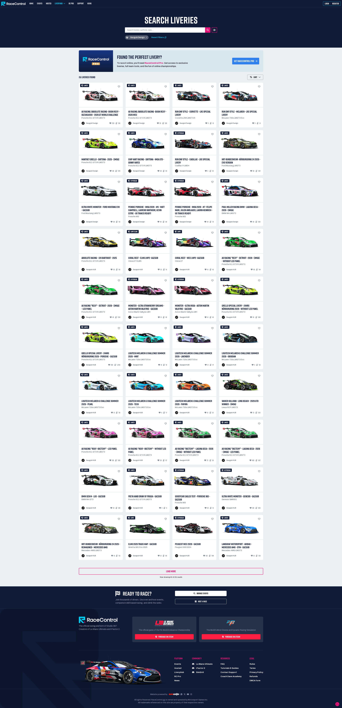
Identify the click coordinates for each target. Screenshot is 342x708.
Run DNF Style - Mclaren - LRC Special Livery (239, 113)
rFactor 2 (200, 668)
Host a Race (202, 601)
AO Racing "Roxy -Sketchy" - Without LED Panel (147, 450)
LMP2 (179, 231)
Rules (252, 664)
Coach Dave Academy (231, 676)
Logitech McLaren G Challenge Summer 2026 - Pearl (99, 402)
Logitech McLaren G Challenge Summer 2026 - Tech (146, 402)
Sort (255, 77)
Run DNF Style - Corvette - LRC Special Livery (193, 113)
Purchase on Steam (165, 636)
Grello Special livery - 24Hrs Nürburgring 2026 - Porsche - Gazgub (99, 354)
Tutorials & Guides (230, 668)
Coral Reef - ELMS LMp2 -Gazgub (143, 258)
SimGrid (200, 672)
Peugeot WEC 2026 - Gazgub (188, 544)
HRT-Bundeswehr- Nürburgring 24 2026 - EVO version (241, 160)
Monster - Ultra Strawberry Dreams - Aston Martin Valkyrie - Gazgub (146, 307)
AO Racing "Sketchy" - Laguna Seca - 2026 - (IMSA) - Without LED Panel (194, 450)
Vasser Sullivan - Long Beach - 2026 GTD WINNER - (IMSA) (240, 402)
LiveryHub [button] (59, 3)
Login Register (332, 3)
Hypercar (180, 133)
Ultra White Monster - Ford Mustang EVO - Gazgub (100, 208)
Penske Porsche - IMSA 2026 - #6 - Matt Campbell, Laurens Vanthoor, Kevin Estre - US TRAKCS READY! (146, 210)
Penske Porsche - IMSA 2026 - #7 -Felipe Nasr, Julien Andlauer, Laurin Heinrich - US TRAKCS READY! (193, 210)
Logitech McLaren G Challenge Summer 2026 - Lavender (193, 354)
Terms (253, 668)
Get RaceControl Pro (244, 61)
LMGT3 (86, 85)
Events (39, 3)
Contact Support (229, 672)
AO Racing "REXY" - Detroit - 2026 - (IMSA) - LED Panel (100, 307)
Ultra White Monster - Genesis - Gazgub (240, 496)
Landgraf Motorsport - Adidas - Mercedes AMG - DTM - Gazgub (237, 545)
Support (80, 3)
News (89, 3)
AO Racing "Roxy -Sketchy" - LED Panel (99, 449)
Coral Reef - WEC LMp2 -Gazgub (189, 258)
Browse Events (202, 593)
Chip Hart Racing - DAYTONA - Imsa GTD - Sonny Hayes (146, 160)
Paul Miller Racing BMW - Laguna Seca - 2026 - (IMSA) (240, 208)
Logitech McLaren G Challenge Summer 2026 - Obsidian (240, 354)
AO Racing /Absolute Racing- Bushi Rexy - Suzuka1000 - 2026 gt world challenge (100, 113)
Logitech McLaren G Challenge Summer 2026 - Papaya (193, 402)
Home (31, 3)
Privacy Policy (256, 672)
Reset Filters (157, 37)
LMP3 (132, 517)
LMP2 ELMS (134, 231)
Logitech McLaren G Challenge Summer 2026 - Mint (146, 354)
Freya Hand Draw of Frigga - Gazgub (145, 496)
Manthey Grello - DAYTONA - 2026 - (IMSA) (100, 159)
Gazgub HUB (91, 269)
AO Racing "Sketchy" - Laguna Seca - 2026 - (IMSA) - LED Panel (241, 450)
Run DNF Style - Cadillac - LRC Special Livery (192, 160)
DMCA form (255, 681)
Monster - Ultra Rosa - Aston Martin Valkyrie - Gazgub (192, 307)
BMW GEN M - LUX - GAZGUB (93, 496)
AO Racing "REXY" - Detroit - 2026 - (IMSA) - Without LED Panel (241, 259)
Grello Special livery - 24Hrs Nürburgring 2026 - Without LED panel (240, 307)
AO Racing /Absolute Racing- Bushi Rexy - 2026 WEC (147, 113)
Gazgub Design (92, 123)
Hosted (48, 3)
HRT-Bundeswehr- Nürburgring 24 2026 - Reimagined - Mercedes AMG (100, 545)
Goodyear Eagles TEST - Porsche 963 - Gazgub (192, 497)
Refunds (254, 676)
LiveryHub (179, 672)
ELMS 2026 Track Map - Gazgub (142, 544)
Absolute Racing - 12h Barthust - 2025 (99, 258)
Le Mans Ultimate (204, 664)
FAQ (223, 664)
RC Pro (71, 3)
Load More (171, 571)
